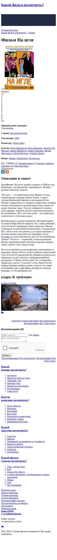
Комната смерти (15, 444)
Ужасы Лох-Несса (16, 472)
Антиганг (12, 375)
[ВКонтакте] (3, 172)
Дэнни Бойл (18, 143)
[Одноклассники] (7, 172)
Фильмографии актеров (13, 500)
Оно (9, 482)
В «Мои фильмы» (20, 166)
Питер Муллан (21, 153)
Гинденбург (13, 452)
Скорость (11, 449)
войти (36, 335)
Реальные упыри (15, 419)
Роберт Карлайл (36, 151)
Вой (9, 469)
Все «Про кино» (48, 323)
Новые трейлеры (9, 492)
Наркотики (22, 158)
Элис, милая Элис (16, 466)
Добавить (6, 355)
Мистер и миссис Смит (18, 378)
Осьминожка (13, 388)
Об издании (7, 506)
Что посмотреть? (47, 321)
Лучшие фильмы (9, 30)
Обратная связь (8, 508)
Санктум (11, 436)
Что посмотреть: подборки (14, 503)
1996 (16, 138)
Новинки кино (8, 490)
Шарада (11, 439)
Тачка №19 (12, 391)
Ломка (10, 480)
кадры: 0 (5, 283)
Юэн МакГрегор (19, 148)
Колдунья (12, 414)
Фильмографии (31, 323)
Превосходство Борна (18, 386)
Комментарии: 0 (27, 163)
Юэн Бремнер (35, 148)
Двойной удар (14, 380)
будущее (5, 236)
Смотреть (6, 166)
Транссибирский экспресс (20, 446)
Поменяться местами (17, 421)
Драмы (12, 158)
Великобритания (18, 133)
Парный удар (13, 383)
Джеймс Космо (36, 153)
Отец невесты (14, 406)
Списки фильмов (30, 321)
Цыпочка (11, 408)
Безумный (12, 411)
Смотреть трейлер (45, 163)
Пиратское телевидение (19, 416)
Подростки (34, 158)
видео (13, 283)
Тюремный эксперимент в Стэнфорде (26, 441)
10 (2, 120)
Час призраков (14, 485)
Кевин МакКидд (18, 151)
